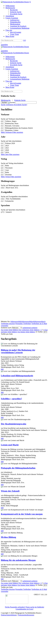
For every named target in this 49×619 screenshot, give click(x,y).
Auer (7, 170)
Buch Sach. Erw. (12, 188)
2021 (7, 148)
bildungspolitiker (27, 321)
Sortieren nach (6, 328)
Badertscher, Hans (11, 123)
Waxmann (9, 168)
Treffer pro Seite (7, 334)
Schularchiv (9, 201)
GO (24, 40)
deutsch (9, 212)
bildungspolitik (15, 321)
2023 (7, 146)
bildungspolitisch (39, 321)
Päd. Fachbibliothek (13, 199)
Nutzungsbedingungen (26, 615)
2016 (7, 152)
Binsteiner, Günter (11, 130)
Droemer (8, 175)
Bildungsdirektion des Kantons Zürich (19, 128)
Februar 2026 (10, 143)
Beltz (7, 166)
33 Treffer (39, 332)
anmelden (4, 45)
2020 (7, 150)
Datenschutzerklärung (9, 615)
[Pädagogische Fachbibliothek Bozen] (15, 2)
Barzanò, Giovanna (12, 126)
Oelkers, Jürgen (11, 121)
